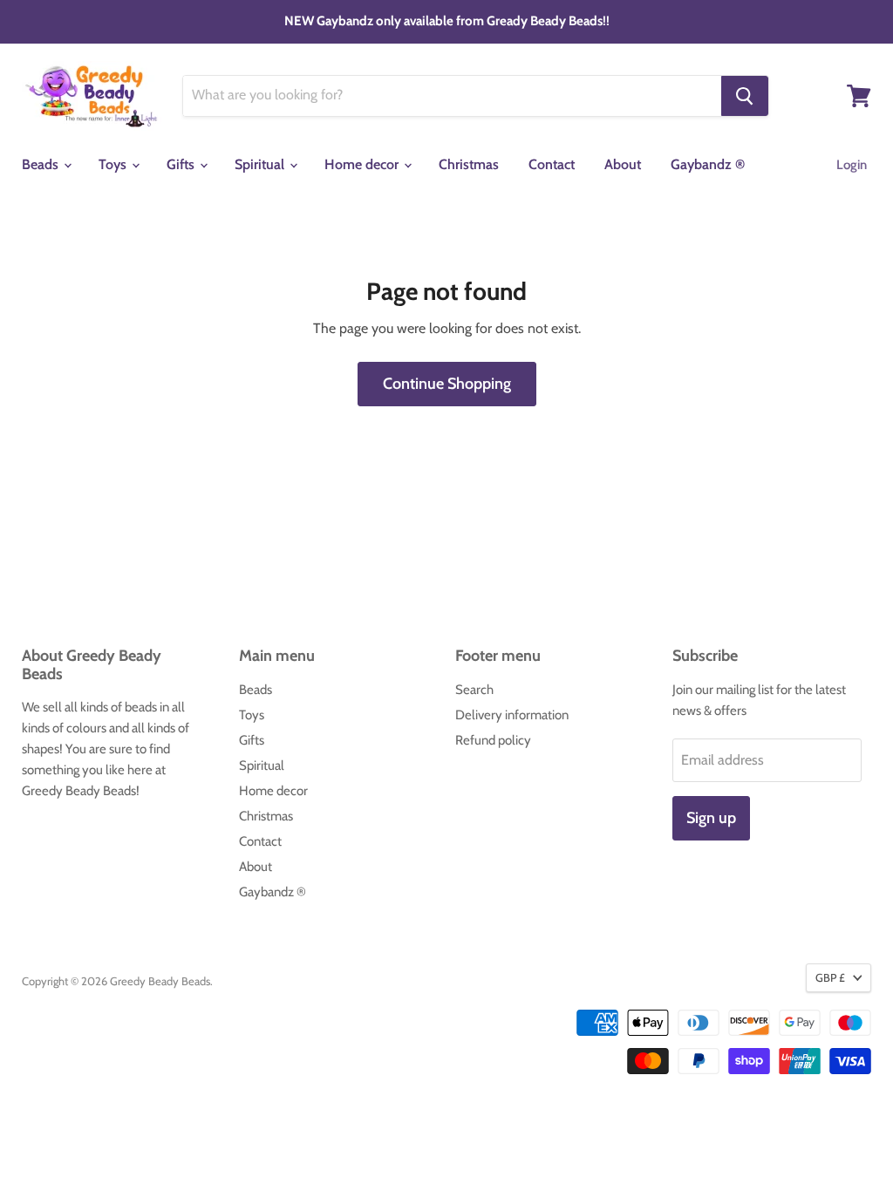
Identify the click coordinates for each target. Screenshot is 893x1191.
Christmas (469, 164)
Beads (42, 164)
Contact (551, 164)
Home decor (363, 164)
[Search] (744, 96)
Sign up (711, 817)
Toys (114, 164)
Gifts (182, 164)
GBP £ (830, 977)
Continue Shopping (447, 383)
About (622, 164)
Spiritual (261, 164)
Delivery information (512, 715)
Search (474, 690)
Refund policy (493, 740)
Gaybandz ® (708, 164)
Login (851, 165)
